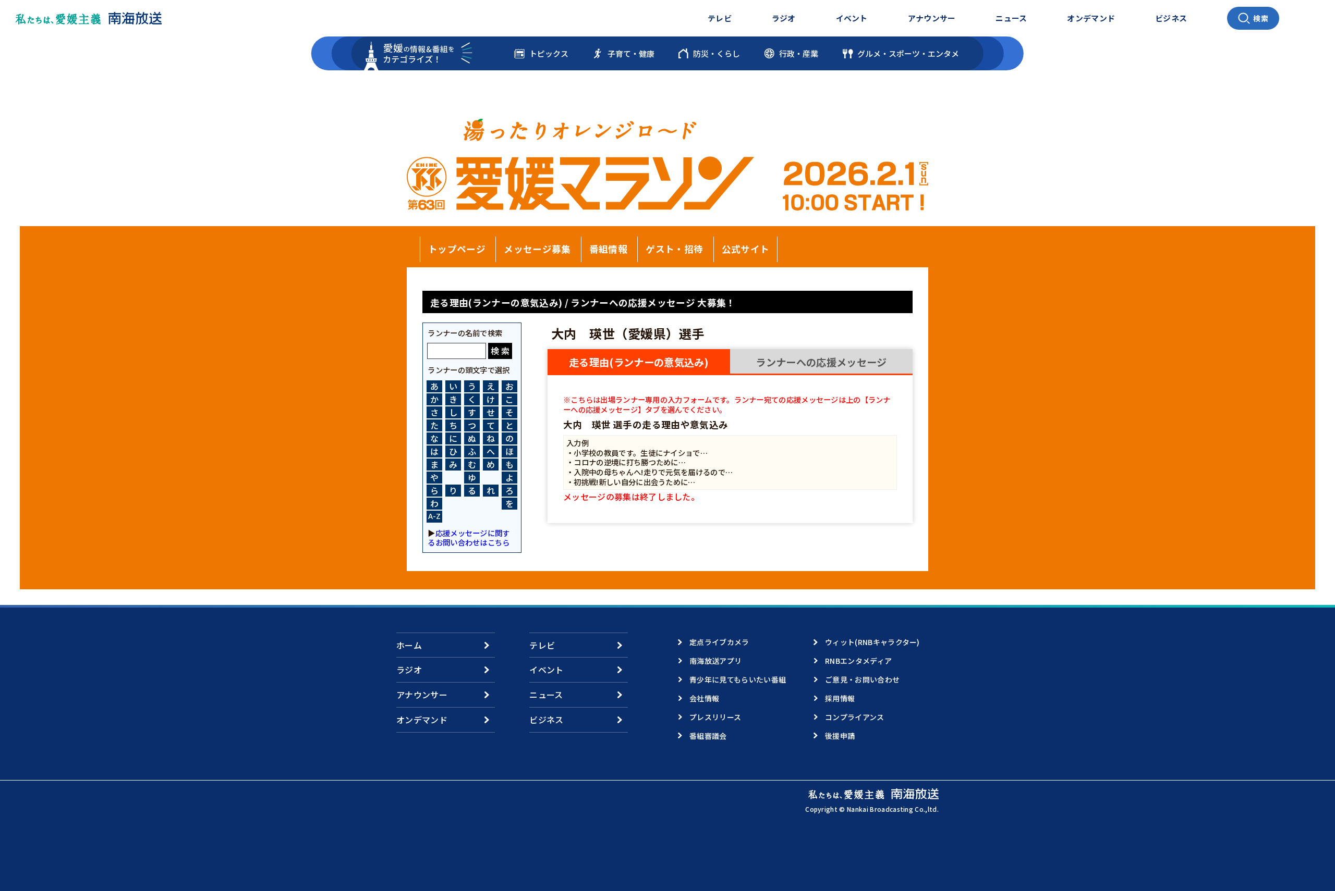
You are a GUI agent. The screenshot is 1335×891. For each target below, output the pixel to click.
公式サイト (746, 248)
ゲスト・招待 (674, 248)
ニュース (1011, 18)
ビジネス (1171, 18)
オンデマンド (1091, 18)
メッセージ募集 (537, 248)
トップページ (457, 248)
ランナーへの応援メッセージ (821, 362)
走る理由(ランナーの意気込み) (639, 362)
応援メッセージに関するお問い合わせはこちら (468, 537)
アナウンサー (932, 18)
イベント (852, 18)
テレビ (720, 18)
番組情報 (608, 248)
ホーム (409, 645)
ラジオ (784, 18)
